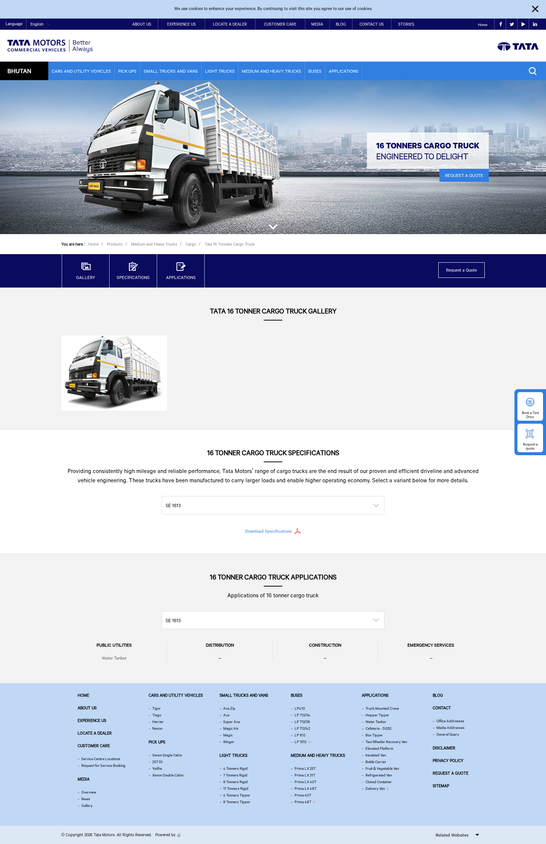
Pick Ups (127, 71)
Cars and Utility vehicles (81, 71)
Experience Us (181, 24)
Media (317, 24)
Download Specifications (268, 531)
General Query (447, 734)
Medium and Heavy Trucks (271, 71)
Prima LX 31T (305, 775)
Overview (88, 792)
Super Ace (231, 721)
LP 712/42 (302, 728)
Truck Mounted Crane (382, 708)
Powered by (165, 834)
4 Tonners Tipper (236, 795)
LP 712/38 (302, 721)
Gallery (86, 805)
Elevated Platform (379, 748)
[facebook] (500, 24)
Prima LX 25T (305, 768)
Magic (228, 735)
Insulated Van (375, 755)
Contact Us (372, 24)
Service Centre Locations (100, 758)
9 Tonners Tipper (236, 801)
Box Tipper (374, 735)
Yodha (157, 768)
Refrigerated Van (378, 775)
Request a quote (450, 773)
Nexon (157, 728)
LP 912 (300, 735)
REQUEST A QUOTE (464, 175)
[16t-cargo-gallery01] (114, 372)
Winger (228, 741)
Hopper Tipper (377, 715)
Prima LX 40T (305, 781)
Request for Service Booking (103, 765)
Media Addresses (450, 727)
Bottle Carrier (375, 761)
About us (87, 707)
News (85, 799)
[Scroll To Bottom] (273, 225)
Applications (343, 71)
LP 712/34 (302, 715)
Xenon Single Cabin (167, 755)
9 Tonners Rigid (235, 781)
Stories (406, 24)
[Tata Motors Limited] (50, 41)
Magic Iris (230, 728)
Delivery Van (375, 788)
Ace (226, 715)
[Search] (534, 71)
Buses (315, 71)
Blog (341, 24)
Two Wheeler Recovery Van (386, 741)
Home (482, 24)
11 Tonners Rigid (235, 788)
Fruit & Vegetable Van (382, 768)
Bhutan (19, 71)
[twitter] (511, 24)
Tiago (156, 715)
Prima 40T (303, 795)
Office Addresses (450, 721)
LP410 (300, 708)
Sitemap (441, 785)
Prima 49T (303, 801)
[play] (523, 24)
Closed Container (378, 781)
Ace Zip (229, 708)
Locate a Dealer (230, 24)
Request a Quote (461, 270)
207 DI (157, 761)
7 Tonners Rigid (235, 775)
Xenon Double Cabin (167, 775)
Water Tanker (114, 658)
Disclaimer (444, 748)
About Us (141, 24)
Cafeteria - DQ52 (378, 728)
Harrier (158, 721)
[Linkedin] (534, 24)
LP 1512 (300, 741)
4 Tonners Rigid (235, 768)
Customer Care (280, 24)
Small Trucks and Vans (171, 71)
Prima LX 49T (305, 788)
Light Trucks (220, 71)
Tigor (156, 708)
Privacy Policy (448, 760)
